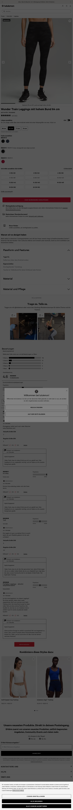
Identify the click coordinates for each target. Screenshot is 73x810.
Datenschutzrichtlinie (18, 790)
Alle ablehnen (36, 801)
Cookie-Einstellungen (36, 796)
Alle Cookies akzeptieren (36, 806)
